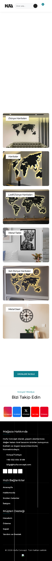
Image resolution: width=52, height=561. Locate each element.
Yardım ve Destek (12, 534)
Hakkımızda (9, 492)
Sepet (6, 529)
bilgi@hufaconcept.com (18, 464)
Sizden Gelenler (11, 498)
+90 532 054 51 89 (15, 459)
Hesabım (7, 518)
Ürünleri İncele (26, 374)
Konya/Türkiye (14, 455)
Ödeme (7, 523)
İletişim (6, 503)
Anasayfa (8, 487)
